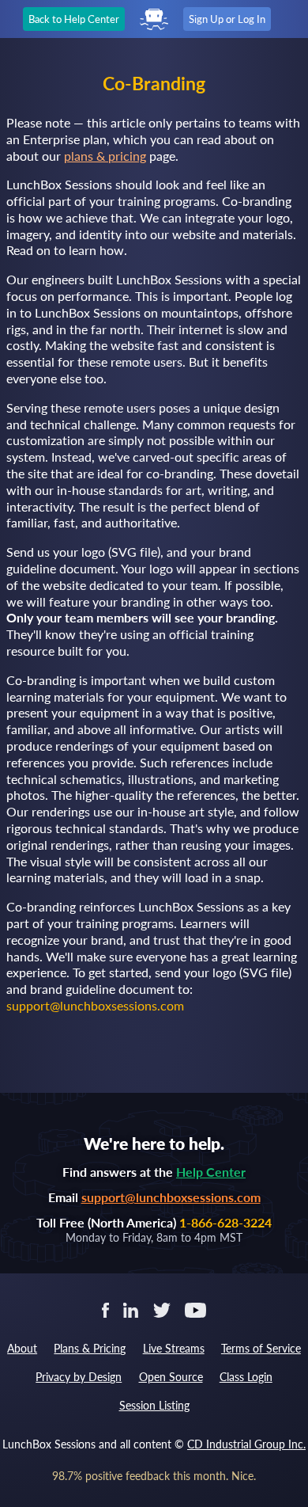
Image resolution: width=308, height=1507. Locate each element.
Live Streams (174, 1348)
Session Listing (154, 1405)
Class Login (246, 1376)
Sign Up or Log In (227, 19)
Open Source (171, 1376)
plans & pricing (105, 155)
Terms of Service (261, 1348)
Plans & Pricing (90, 1348)
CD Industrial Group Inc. (246, 1444)
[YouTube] (195, 1308)
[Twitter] (161, 1308)
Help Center (211, 1171)
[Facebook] (105, 1308)
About (22, 1348)
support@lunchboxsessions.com (171, 1196)
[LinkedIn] (131, 1308)
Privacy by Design (79, 1376)
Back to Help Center (73, 19)
